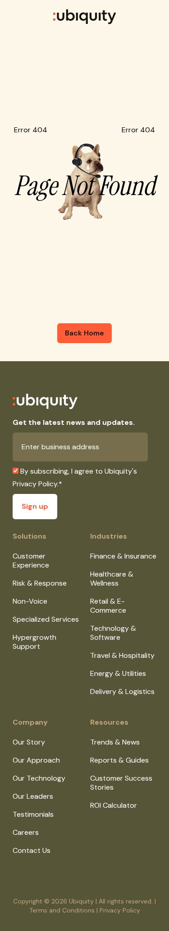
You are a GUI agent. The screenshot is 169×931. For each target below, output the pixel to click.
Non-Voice (30, 601)
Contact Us (31, 850)
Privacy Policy (35, 484)
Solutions (29, 536)
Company (30, 722)
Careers (26, 832)
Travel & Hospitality (122, 655)
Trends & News (115, 742)
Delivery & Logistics (122, 691)
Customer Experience (31, 560)
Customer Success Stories (121, 782)
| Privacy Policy (118, 910)
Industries (108, 536)
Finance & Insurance (123, 556)
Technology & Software (113, 633)
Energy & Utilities (118, 673)
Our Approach (36, 760)
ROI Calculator (113, 805)
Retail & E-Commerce (108, 605)
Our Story (29, 742)
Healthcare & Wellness (111, 578)
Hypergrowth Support (34, 642)
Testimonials (33, 814)
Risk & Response (40, 583)
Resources (109, 722)
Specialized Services (46, 619)
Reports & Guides (119, 760)
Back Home (84, 333)
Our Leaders (33, 796)
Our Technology (39, 778)
